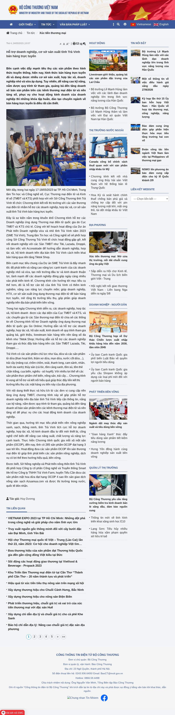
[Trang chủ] (48, 10)
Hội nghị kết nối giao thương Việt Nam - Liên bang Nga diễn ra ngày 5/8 (109, 290)
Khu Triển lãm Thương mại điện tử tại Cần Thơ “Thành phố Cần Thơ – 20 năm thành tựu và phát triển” (45, 574)
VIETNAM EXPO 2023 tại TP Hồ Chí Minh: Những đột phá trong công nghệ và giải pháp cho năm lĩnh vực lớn (46, 520)
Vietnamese (144, 24)
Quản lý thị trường (103, 467)
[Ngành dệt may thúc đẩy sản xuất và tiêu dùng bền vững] (108, 408)
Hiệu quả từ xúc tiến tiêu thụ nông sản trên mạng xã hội (46, 583)
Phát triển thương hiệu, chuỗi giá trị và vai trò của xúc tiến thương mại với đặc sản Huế (45, 605)
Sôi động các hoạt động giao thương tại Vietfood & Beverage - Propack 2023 (42, 563)
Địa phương (97, 224)
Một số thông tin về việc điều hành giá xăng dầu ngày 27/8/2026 (155, 84)
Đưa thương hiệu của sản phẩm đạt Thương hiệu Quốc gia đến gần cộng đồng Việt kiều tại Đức (45, 552)
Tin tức (31, 33)
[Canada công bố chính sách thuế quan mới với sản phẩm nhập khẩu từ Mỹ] (108, 147)
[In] (74, 43)
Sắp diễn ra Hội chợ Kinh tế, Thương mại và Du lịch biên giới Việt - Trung (109, 275)
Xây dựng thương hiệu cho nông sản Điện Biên (40, 596)
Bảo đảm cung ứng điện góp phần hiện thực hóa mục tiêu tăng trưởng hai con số (155, 133)
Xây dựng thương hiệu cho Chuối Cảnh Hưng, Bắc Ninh (46, 589)
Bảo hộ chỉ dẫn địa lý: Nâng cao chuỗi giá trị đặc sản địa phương (46, 627)
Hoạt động (97, 43)
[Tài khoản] (125, 24)
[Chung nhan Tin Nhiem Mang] (82, 698)
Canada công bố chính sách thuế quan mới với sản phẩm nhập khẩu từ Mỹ (108, 165)
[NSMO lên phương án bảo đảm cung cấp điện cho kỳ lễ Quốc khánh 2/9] (136, 171)
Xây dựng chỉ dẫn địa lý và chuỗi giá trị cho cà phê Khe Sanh (45, 616)
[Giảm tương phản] (84, 43)
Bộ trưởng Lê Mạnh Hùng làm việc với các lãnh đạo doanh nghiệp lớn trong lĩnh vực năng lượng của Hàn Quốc (155, 60)
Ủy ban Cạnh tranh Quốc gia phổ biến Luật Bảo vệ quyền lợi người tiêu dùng (109, 358)
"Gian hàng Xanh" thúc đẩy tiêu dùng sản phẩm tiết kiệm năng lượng (109, 438)
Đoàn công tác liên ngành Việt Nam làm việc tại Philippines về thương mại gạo (155, 155)
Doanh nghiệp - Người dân (108, 304)
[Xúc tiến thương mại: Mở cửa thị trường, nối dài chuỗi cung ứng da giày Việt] (108, 242)
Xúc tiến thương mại (52, 33)
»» (63, 636)
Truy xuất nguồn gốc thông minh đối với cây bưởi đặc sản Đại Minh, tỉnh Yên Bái (44, 531)
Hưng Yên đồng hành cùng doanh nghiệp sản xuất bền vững (109, 453)
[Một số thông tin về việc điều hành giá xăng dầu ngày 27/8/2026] (136, 80)
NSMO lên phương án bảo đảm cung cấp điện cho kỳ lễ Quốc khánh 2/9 (155, 175)
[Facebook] (104, 698)
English (164, 24)
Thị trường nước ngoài (106, 130)
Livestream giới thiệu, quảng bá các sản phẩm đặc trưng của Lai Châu (108, 78)
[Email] (77, 43)
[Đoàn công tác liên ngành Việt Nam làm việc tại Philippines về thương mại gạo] (136, 151)
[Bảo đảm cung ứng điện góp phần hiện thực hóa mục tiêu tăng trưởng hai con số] (136, 127)
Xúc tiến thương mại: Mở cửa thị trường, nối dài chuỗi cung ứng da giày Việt (108, 260)
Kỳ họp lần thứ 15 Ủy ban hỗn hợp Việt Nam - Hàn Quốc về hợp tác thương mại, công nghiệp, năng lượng (155, 107)
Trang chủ (15, 33)
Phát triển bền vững (104, 391)
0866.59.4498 (91, 678)
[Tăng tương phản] (81, 43)
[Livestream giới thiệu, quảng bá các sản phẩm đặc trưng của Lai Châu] (108, 60)
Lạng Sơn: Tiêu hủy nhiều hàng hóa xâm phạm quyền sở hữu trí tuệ (109, 532)
